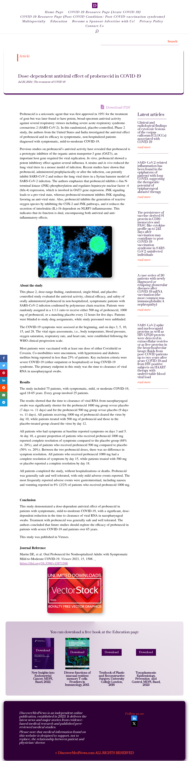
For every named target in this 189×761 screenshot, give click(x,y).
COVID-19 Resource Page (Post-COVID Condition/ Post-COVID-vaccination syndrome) (92, 17)
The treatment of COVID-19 (49, 82)
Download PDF (117, 107)
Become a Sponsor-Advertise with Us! (103, 21)
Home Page (54, 12)
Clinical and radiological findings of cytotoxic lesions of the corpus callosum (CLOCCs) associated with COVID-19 (152, 132)
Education (58, 21)
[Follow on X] (134, 724)
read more (144, 147)
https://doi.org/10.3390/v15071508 (44, 563)
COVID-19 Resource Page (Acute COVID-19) (104, 12)
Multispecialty (34, 21)
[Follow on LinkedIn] (134, 718)
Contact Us (94, 26)
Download (43, 650)
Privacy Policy (151, 21)
